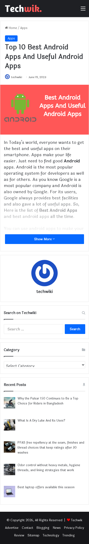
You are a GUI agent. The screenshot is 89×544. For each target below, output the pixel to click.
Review (19, 535)
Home (12, 28)
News (57, 527)
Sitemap (33, 535)
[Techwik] (23, 8)
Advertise (12, 527)
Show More (43, 239)
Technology (51, 535)
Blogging (43, 527)
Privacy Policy (74, 527)
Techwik (76, 520)
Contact (27, 527)
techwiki (16, 77)
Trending (68, 535)
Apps (24, 28)
